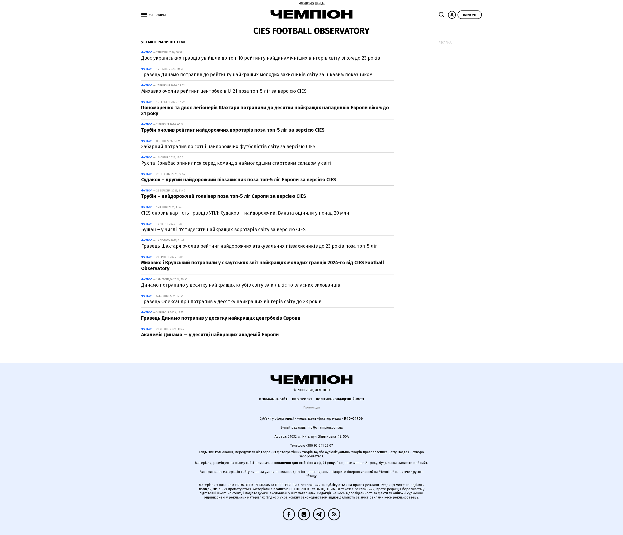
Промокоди (311, 407)
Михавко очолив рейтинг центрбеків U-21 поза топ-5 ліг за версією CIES (224, 91)
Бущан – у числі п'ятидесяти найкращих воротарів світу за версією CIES (223, 229)
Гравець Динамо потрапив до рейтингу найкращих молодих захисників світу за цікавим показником (257, 74)
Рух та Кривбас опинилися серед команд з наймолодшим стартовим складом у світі (236, 163)
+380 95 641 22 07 (319, 446)
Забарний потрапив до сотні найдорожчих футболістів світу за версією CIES (228, 146)
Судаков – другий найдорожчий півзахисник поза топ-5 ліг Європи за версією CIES (238, 179)
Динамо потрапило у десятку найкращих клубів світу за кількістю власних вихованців (240, 285)
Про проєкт (302, 399)
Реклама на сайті (273, 399)
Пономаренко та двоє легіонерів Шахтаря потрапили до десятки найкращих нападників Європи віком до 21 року (265, 110)
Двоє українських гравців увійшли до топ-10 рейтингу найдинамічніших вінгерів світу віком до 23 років (260, 58)
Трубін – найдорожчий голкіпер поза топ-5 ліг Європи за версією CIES (223, 196)
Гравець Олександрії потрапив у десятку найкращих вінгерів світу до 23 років (231, 301)
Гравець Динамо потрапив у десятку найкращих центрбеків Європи (221, 318)
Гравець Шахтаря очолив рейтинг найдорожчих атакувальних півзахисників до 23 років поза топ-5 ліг (259, 246)
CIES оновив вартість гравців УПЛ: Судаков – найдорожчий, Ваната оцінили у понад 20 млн (245, 213)
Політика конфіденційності (340, 399)
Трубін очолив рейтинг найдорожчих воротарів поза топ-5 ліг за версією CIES (233, 130)
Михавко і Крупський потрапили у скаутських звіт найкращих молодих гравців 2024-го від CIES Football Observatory (262, 265)
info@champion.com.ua (325, 428)
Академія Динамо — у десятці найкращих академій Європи (210, 334)
